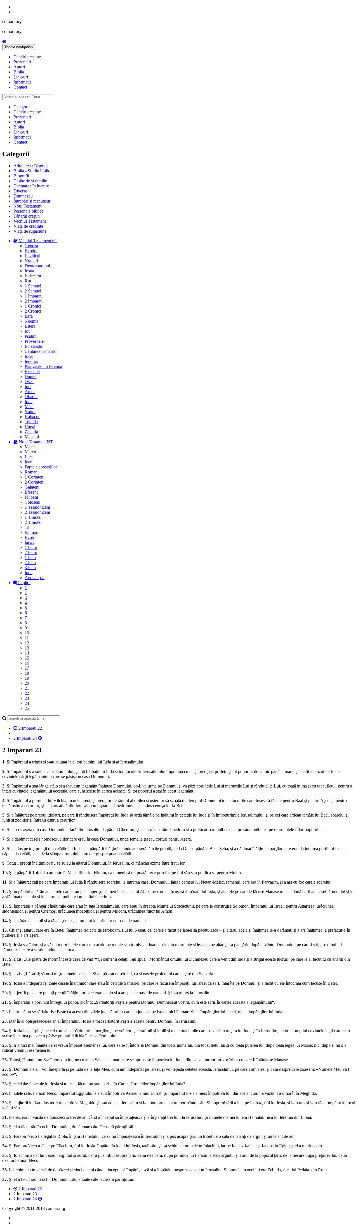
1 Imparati (34, 296)
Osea (29, 381)
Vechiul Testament (29, 221)
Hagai (30, 426)
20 (27, 683)
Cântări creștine (27, 56)
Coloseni (32, 502)
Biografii (21, 175)
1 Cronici (33, 306)
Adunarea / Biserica (30, 165)
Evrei (29, 537)
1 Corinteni (34, 477)
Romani (32, 472)
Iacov (29, 542)
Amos (30, 391)
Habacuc (32, 416)
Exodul (31, 250)
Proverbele (34, 341)
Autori (19, 67)
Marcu (30, 451)
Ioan (28, 462)
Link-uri (20, 77)
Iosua (29, 270)
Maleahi (32, 436)
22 (27, 693)
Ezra (29, 316)
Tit (27, 527)
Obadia (31, 396)
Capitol (23, 582)
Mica (29, 406)
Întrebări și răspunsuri (32, 201)
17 (27, 668)
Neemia (31, 321)
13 (27, 648)
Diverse (20, 191)
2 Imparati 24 (25, 738)
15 (27, 658)
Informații (22, 82)
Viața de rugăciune (29, 231)
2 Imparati (34, 301)
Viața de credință (28, 226)
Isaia (29, 356)
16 (27, 663)
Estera (30, 326)
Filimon (31, 532)
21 (27, 688)
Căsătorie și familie (30, 181)
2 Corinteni (34, 482)
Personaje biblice (28, 211)
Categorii (21, 106)
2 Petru (31, 552)
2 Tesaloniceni (37, 512)
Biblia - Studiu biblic (31, 170)
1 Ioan (30, 557)
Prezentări (22, 62)
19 (27, 678)
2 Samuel (33, 291)
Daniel (30, 376)
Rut (28, 281)
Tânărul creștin (26, 216)
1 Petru (31, 547)
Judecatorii (34, 275)
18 (27, 673)
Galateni (32, 487)
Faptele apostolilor (41, 467)
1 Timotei (33, 517)
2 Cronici (33, 311)
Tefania (31, 421)
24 (27, 703)
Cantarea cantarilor (41, 351)
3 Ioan (30, 567)
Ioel (28, 386)
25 (27, 708)
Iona (28, 401)
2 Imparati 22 (29, 728)
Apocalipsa (34, 577)
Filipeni (31, 497)
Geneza (31, 245)
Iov (27, 331)
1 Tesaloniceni (37, 507)
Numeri (31, 260)
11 (27, 638)
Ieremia (31, 361)
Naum (30, 411)
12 (27, 643)
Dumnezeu (23, 196)
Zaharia (31, 431)
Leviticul (32, 255)
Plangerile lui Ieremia (43, 366)
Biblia (18, 72)
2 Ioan (30, 562)
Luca (29, 457)
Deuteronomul (37, 265)
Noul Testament (27, 206)
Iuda (28, 572)
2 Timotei (33, 522)
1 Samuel (33, 286)
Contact (20, 87)
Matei (30, 446)
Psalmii (31, 336)
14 (27, 653)
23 (27, 698)
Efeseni (31, 492)
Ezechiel (32, 371)
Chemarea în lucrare (31, 186)
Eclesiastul (34, 346)
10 (27, 633)
